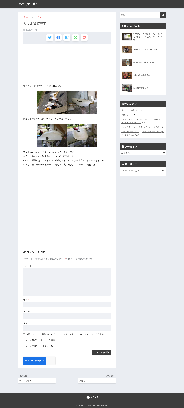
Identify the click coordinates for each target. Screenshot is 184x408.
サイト (26, 323)
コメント (27, 266)
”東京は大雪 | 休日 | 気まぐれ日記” (146, 127)
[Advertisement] (67, 64)
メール (27, 311)
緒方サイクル (136, 110)
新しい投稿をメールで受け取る (40, 346)
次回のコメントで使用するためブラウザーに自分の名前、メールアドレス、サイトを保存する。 (66, 334)
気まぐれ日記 (28, 4)
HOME (94, 397)
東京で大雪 (125, 127)
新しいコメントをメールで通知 (40, 340)
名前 (26, 300)
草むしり (124, 110)
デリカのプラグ (127, 119)
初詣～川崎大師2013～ (130, 132)
